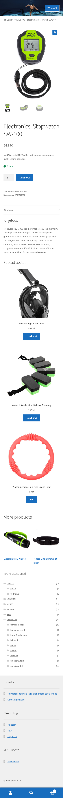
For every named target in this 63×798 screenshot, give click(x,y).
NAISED (10, 609)
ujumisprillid (16, 666)
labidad (14, 640)
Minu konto (13, 761)
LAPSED (10, 583)
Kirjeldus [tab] (8, 209)
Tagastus (12, 736)
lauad (13, 645)
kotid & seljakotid (19, 635)
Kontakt (11, 724)
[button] (54, 32)
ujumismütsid (17, 660)
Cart (48, 790)
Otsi (31, 793)
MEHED (10, 604)
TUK (9, 614)
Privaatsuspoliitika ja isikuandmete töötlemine (32, 693)
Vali (31, 499)
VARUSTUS (20, 19)
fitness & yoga (17, 624)
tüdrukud (14, 593)
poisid (13, 588)
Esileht (10, 19)
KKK (9, 730)
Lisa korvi (24, 177)
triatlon (14, 655)
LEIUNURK (11, 599)
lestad (13, 650)
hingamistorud (17, 630)
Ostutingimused (15, 699)
